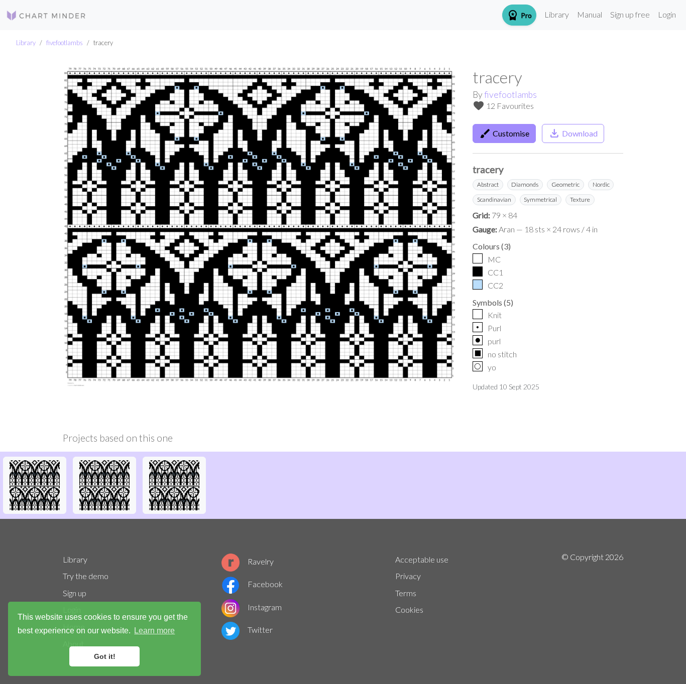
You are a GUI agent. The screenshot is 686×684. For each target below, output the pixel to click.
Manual (589, 14)
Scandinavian (494, 199)
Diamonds (524, 184)
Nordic (601, 184)
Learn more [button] (154, 630)
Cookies (409, 609)
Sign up (74, 593)
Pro (519, 15)
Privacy (408, 576)
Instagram (265, 607)
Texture (580, 199)
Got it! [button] (105, 656)
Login (667, 14)
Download (573, 133)
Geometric (565, 184)
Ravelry (261, 561)
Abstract (488, 184)
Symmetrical (540, 199)
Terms (405, 593)
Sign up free (630, 14)
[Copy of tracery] (34, 484)
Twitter (260, 629)
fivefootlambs (64, 43)
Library (556, 14)
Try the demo (85, 576)
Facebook (265, 584)
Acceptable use (421, 559)
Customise (504, 133)
